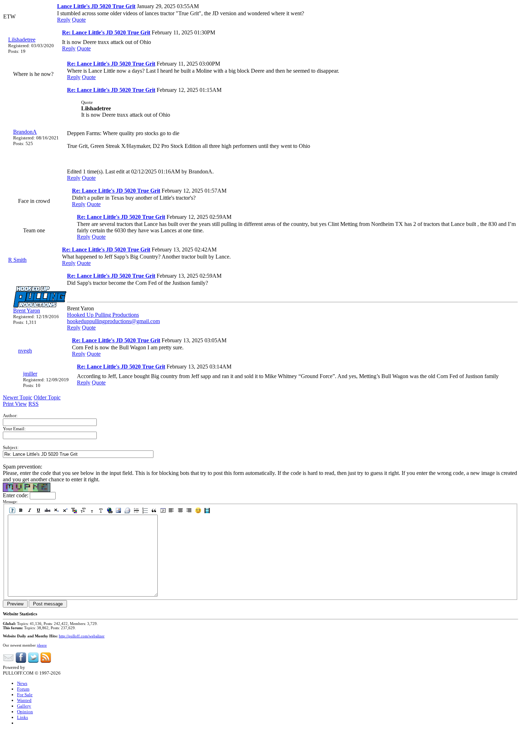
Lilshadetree (21, 40)
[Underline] (38, 510)
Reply (64, 20)
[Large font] (100, 510)
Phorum (33, 667)
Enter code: (16, 495)
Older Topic (47, 397)
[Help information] (12, 510)
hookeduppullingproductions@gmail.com (113, 321)
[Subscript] (56, 510)
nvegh (25, 351)
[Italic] (30, 510)
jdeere (42, 645)
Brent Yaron (26, 311)
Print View (15, 404)
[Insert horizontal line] (136, 510)
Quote (79, 20)
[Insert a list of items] (145, 510)
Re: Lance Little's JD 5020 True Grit (106, 32)
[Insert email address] (127, 510)
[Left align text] (171, 510)
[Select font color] (74, 510)
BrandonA (25, 132)
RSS (33, 404)
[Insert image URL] (118, 510)
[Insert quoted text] (154, 510)
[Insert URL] (109, 510)
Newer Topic (17, 397)
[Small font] (92, 510)
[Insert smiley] (198, 510)
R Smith (17, 260)
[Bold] (21, 510)
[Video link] (207, 510)
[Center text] (180, 510)
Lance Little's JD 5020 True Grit (96, 6)
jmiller (30, 374)
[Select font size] (83, 510)
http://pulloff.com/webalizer (82, 636)
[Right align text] (189, 510)
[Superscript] (65, 510)
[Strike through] (47, 510)
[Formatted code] (162, 510)
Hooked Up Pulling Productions (103, 315)
